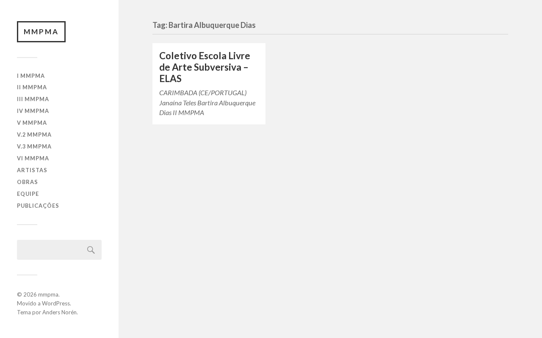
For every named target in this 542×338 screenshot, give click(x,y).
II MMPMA (32, 87)
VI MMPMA (33, 158)
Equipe (28, 193)
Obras (27, 182)
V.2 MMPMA (34, 134)
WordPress (56, 303)
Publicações (38, 205)
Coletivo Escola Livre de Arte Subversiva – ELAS (204, 67)
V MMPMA (32, 122)
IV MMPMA (33, 110)
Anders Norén (59, 312)
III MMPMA (33, 99)
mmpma (41, 31)
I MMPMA (31, 75)
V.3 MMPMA (34, 146)
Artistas (32, 170)
